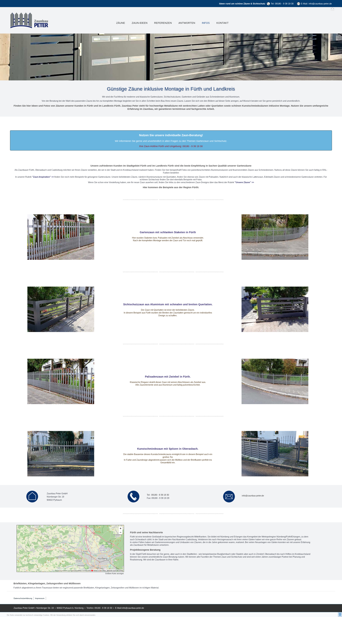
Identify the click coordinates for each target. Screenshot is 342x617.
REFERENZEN (163, 23)
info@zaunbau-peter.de (320, 3)
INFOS (206, 23)
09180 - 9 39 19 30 (192, 146)
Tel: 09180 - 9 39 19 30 (282, 3)
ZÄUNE (120, 23)
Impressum (39, 598)
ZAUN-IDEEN (139, 23)
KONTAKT (222, 23)
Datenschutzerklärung (23, 598)
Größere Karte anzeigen (114, 574)
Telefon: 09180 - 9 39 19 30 (99, 608)
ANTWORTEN (186, 23)
